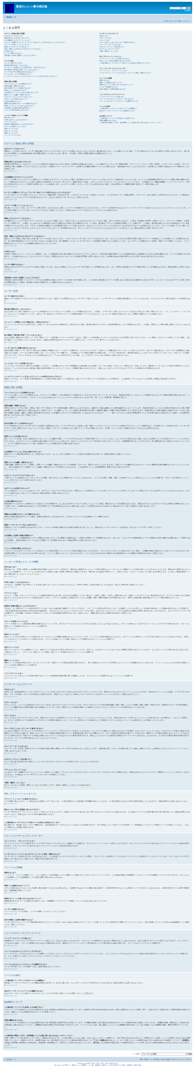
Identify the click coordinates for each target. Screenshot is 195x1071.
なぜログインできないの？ (13, 36)
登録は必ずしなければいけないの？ (16, 38)
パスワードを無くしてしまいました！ (17, 44)
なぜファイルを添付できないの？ (16, 99)
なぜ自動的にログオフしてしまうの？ (17, 40)
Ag (63, 1065)
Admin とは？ (104, 36)
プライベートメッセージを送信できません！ (115, 58)
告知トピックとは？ (11, 128)
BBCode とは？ (9, 117)
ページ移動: (136, 1054)
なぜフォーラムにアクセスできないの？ (18, 97)
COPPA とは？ (9, 51)
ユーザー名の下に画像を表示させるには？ (19, 72)
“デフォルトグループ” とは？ (109, 49)
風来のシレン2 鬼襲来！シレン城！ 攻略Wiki (86, 1065)
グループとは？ (104, 40)
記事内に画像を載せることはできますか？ (19, 124)
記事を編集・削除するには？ (14, 86)
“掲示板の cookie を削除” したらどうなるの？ (20, 55)
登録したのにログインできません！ (16, 47)
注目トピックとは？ (11, 131)
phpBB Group (39, 1010)
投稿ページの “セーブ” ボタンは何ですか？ (19, 106)
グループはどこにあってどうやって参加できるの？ (117, 42)
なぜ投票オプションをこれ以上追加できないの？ (21, 92)
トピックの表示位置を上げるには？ (16, 110)
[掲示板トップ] (10, 7)
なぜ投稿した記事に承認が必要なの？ (17, 108)
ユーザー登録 (176, 21)
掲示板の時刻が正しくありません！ (16, 65)
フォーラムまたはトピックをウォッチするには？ (116, 99)
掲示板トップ (11, 17)
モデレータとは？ (105, 38)
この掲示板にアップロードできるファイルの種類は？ (118, 108)
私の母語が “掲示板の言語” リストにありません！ (21, 70)
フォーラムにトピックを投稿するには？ (18, 84)
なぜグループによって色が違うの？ (111, 47)
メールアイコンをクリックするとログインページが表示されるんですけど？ (31, 76)
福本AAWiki (137, 1065)
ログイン (187, 21)
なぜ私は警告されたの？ (13, 101)
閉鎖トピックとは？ (11, 133)
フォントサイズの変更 (189, 16)
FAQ (167, 21)
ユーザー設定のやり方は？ (13, 63)
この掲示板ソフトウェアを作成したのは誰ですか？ (117, 118)
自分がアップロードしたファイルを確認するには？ (117, 111)
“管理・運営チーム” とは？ (108, 51)
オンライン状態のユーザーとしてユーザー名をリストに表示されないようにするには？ (35, 42)
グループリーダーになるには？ (110, 44)
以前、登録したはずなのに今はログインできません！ (23, 49)
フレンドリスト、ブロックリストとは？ (113, 70)
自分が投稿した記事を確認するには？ (112, 89)
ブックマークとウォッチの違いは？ (111, 96)
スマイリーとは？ (10, 122)
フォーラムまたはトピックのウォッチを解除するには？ (119, 101)
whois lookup (181, 1038)
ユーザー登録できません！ (13, 53)
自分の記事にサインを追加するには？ (17, 88)
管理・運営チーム (146, 1059)
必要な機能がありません (108, 120)
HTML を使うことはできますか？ (16, 120)
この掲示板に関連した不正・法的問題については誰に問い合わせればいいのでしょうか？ (130, 122)
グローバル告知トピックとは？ (15, 126)
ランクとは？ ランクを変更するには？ (17, 74)
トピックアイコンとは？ (13, 135)
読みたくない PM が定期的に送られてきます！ (115, 61)
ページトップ (11, 156)
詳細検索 (187, 10)
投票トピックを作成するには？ (15, 90)
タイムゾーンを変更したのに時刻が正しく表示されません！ (25, 67)
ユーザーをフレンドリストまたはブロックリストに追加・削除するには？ (125, 73)
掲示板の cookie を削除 (162, 1059)
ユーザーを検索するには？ (108, 87)
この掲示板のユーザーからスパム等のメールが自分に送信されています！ (125, 63)
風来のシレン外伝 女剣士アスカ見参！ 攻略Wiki (117, 1065)
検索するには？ (104, 80)
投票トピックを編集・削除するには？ (17, 95)
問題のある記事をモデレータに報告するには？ (20, 103)
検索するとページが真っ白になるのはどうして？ (116, 84)
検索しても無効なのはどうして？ (111, 82)
